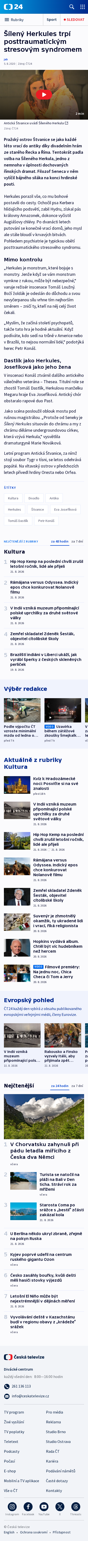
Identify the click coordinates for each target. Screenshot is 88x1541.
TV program (14, 1412)
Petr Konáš (46, 520)
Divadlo (34, 498)
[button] (44, 95)
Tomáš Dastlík (18, 520)
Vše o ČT (11, 1490)
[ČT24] (13, 7)
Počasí (9, 1461)
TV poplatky (14, 1431)
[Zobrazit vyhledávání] (71, 6)
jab (6, 59)
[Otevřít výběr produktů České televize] (82, 6)
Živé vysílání (14, 1421)
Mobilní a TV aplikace (21, 1480)
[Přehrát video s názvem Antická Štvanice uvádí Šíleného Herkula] (44, 95)
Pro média (54, 1412)
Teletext (11, 1441)
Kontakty (54, 1490)
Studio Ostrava (58, 1441)
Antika (54, 498)
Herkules (14, 509)
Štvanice (37, 509)
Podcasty (11, 1451)
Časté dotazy (57, 1480)
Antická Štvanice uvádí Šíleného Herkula (34, 123)
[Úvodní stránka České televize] (24, 1357)
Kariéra (52, 1461)
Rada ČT (53, 1451)
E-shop (10, 1470)
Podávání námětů (60, 1470)
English (9, 1532)
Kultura (13, 498)
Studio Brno (56, 1431)
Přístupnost (61, 1532)
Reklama (53, 1421)
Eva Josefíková (65, 509)
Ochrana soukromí (33, 1532)
